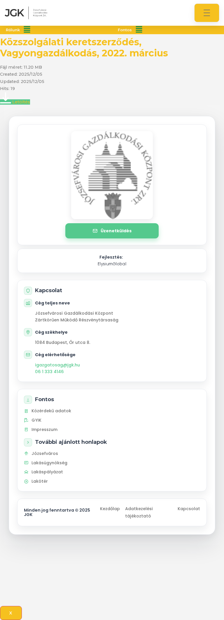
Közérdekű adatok (51, 411)
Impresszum (44, 429)
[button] (27, 30)
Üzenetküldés (116, 231)
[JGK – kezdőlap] (26, 12)
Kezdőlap (110, 509)
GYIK (36, 420)
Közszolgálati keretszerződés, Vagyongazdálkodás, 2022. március (84, 47)
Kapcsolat (189, 509)
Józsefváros (45, 453)
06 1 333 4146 (49, 372)
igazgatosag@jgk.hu (57, 365)
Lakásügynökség (49, 463)
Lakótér (40, 481)
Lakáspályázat (47, 472)
